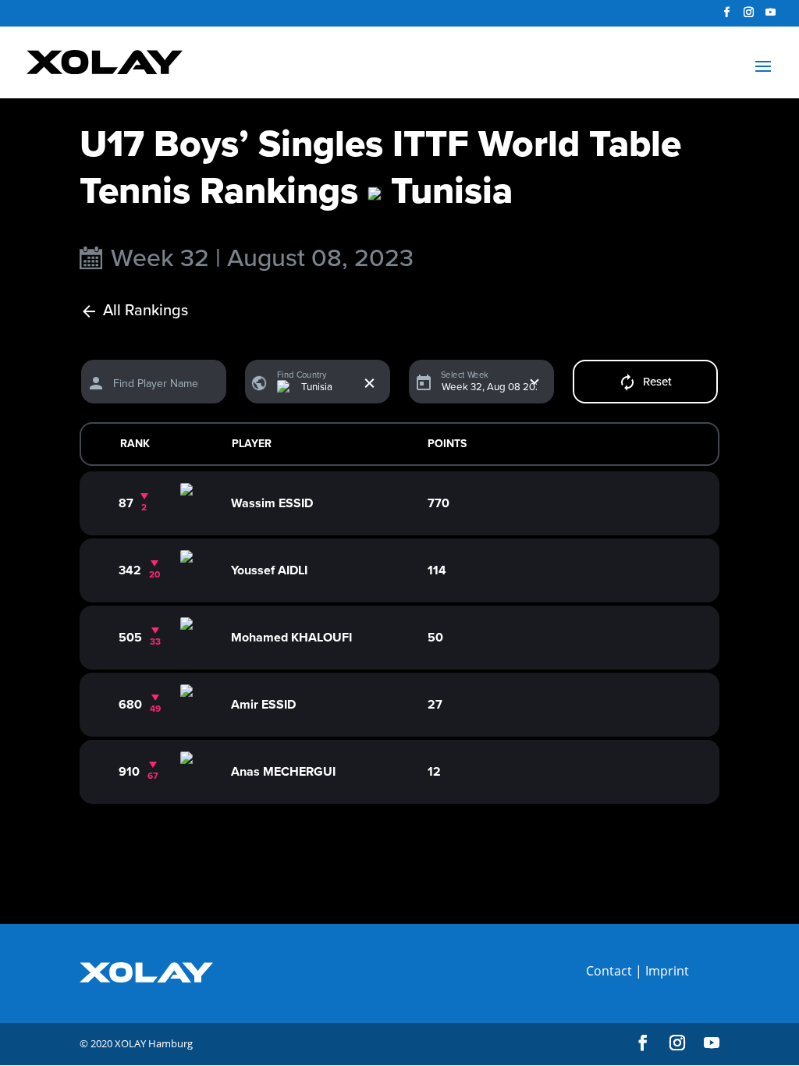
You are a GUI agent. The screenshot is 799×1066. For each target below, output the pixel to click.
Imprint (667, 970)
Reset (657, 382)
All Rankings (145, 311)
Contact (609, 970)
